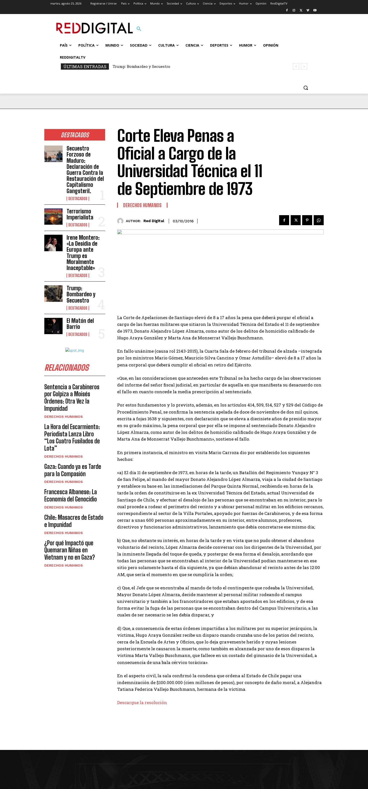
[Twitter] (301, 11)
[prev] (296, 66)
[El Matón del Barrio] (53, 326)
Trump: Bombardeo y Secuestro (141, 66)
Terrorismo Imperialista (80, 214)
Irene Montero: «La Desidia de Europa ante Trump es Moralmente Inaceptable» (83, 252)
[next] (304, 66)
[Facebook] (287, 11)
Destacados (77, 199)
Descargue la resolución (142, 702)
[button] (139, 29)
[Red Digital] (121, 221)
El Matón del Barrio (80, 323)
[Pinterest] (307, 220)
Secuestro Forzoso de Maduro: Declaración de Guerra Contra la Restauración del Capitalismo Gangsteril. (85, 169)
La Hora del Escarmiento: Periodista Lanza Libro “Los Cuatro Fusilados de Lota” (72, 437)
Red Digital (153, 221)
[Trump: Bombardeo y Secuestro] (53, 293)
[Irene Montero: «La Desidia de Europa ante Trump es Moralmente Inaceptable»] (53, 243)
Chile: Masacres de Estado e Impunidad (73, 521)
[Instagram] (294, 11)
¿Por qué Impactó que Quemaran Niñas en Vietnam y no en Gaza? (69, 550)
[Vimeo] (308, 11)
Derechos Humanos (63, 416)
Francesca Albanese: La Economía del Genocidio (70, 495)
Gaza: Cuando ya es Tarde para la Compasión (72, 470)
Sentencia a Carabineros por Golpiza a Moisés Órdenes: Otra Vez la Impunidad (71, 397)
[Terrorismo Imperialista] (53, 216)
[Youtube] (315, 11)
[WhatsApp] (319, 220)
